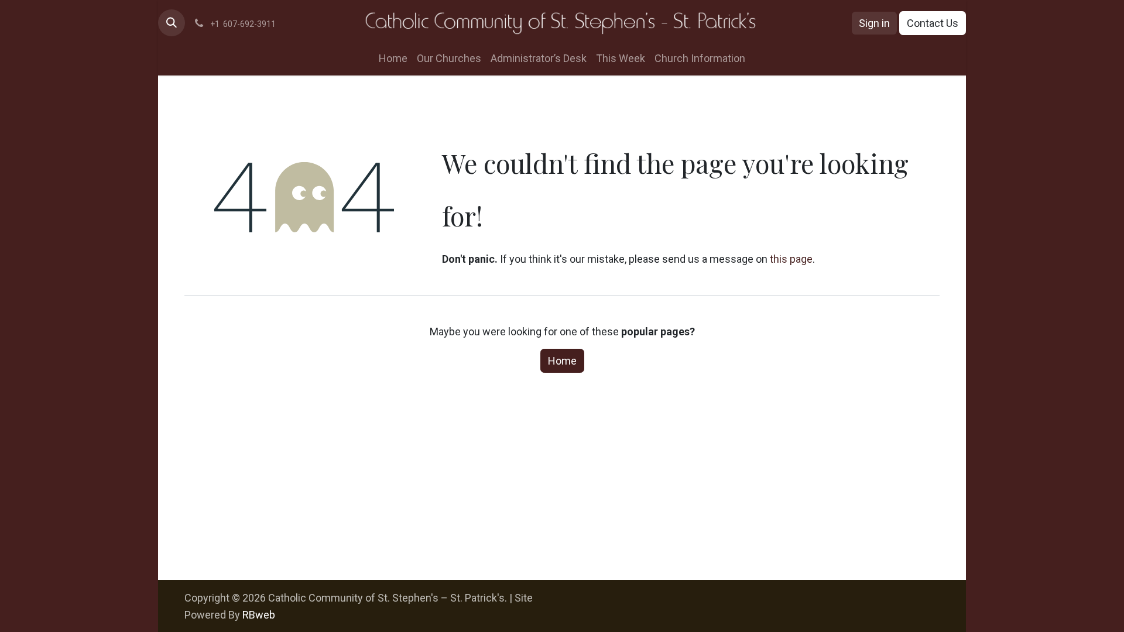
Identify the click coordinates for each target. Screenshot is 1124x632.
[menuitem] (393, 58)
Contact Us (932, 23)
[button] (171, 22)
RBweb (258, 615)
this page (791, 259)
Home (562, 361)
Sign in (874, 23)
